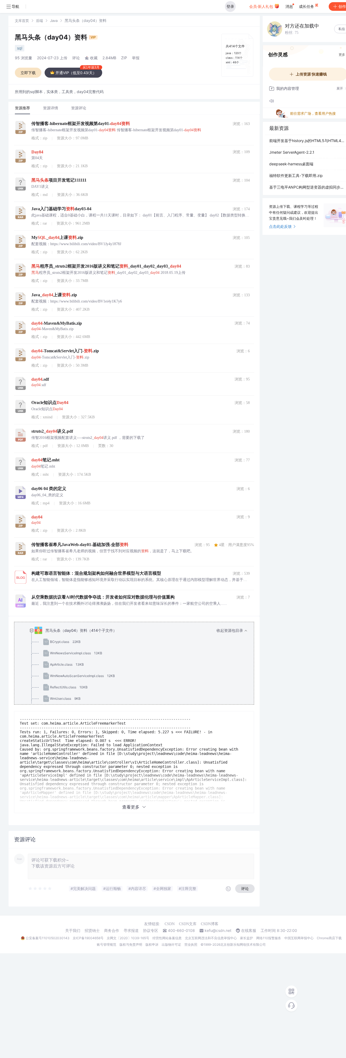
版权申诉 (151, 944)
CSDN (170, 924)
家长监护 (246, 938)
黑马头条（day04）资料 (52, 37)
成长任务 (307, 6)
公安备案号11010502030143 (47, 938)
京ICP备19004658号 (88, 938)
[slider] (40, 888)
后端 (39, 20)
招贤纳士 (92, 930)
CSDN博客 (209, 924)
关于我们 (72, 930)
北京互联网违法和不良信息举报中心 (211, 938)
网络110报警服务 (268, 938)
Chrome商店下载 (329, 938)
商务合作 (111, 930)
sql (19, 48)
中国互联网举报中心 (299, 938)
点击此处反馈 (280, 226)
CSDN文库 (188, 924)
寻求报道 (131, 930)
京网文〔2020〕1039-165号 (128, 938)
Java (54, 20)
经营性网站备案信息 (167, 938)
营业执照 (190, 944)
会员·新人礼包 (261, 6)
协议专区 (150, 930)
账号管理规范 (106, 944)
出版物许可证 (171, 944)
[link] (22, 20)
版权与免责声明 (130, 944)
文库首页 (22, 20)
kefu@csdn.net (218, 930)
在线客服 (248, 930)
